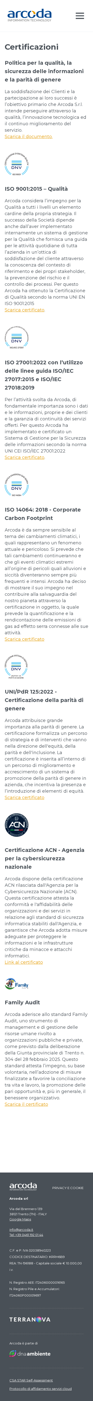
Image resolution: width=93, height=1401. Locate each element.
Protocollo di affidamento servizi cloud (40, 1389)
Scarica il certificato (26, 1104)
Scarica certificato (24, 310)
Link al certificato (24, 962)
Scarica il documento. (29, 136)
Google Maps (20, 1219)
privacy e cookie (68, 1188)
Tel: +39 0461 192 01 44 (26, 1235)
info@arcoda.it (21, 1230)
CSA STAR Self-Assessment (31, 1380)
